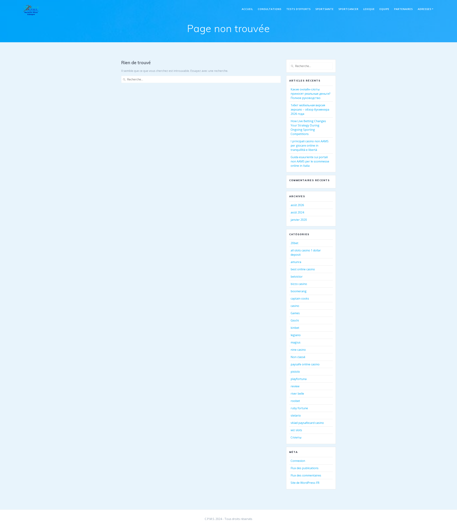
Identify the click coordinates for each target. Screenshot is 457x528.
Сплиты (296, 437)
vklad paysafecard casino (307, 423)
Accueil (247, 9)
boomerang (299, 291)
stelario (296, 415)
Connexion (298, 461)
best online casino (303, 269)
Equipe (384, 9)
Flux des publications (304, 468)
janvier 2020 (299, 220)
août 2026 (297, 205)
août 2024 (297, 212)
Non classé (298, 357)
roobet (295, 401)
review (295, 386)
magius (295, 342)
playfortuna (299, 379)
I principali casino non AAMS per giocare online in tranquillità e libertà (309, 145)
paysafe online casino (305, 364)
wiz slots (296, 430)
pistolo (295, 372)
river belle (297, 394)
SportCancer (348, 9)
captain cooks (300, 298)
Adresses (424, 9)
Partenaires (403, 9)
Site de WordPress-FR (305, 483)
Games (295, 313)
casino (295, 306)
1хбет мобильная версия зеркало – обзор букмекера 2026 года (310, 109)
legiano (296, 335)
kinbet (295, 328)
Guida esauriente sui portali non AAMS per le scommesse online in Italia (310, 161)
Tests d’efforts (298, 9)
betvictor (297, 277)
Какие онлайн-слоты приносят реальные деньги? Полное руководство (310, 93)
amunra (296, 262)
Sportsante (324, 9)
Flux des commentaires (306, 475)
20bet (294, 243)
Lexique (369, 9)
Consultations (269, 9)
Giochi (295, 320)
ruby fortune (299, 408)
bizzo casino (299, 284)
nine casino (298, 350)
